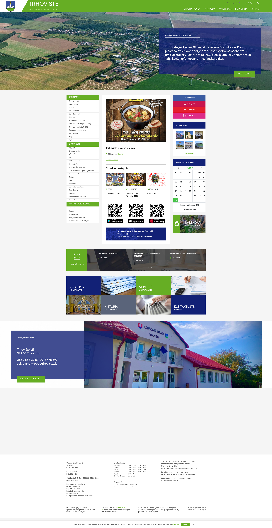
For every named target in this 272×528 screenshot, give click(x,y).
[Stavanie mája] (156, 179)
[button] (149, 267)
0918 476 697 (48, 360)
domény (162, 510)
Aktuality (120, 154)
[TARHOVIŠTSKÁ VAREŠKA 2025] (136, 179)
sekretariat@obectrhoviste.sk (37, 363)
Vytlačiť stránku (82, 508)
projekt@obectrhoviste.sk (187, 474)
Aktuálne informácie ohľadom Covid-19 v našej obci (135, 232)
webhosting (141, 510)
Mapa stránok (71, 508)
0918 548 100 (168, 468)
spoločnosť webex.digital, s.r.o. (148, 512)
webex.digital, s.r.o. (152, 510)
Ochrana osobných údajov (75, 512)
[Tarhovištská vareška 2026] (136, 120)
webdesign (191, 510)
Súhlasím (185, 524)
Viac (193, 524)
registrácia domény (172, 510)
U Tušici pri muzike (113, 193)
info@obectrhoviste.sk (187, 461)
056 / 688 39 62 (27, 360)
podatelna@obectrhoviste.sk (180, 464)
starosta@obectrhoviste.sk (187, 468)
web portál (172, 508)
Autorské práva (90, 510)
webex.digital (201, 510)
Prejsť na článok (112, 160)
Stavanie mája (152, 193)
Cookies (175, 524)
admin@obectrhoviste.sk (169, 480)
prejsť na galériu (189, 153)
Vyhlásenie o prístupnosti (75, 510)
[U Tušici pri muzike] (115, 179)
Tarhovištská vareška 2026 (120, 148)
